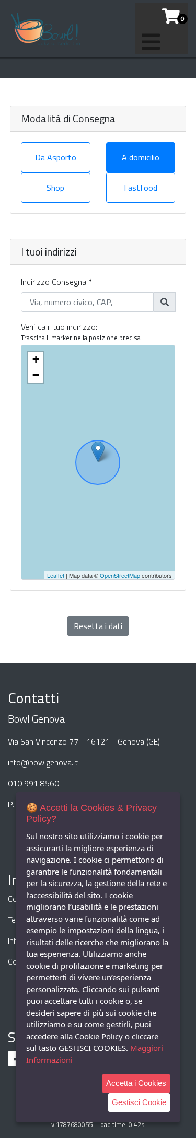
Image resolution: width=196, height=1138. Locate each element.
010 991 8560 (33, 783)
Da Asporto (55, 157)
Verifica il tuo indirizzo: (59, 326)
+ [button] (35, 359)
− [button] (35, 374)
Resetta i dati (98, 626)
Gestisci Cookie (139, 1102)
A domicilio (140, 157)
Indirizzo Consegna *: (57, 281)
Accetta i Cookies (136, 1082)
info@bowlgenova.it (43, 762)
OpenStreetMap (120, 575)
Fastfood (140, 187)
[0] (167, 16)
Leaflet (55, 575)
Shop (55, 187)
